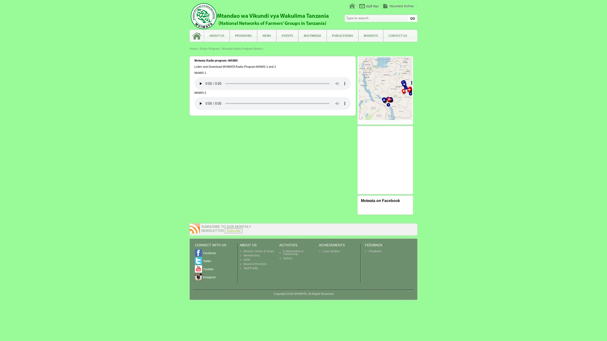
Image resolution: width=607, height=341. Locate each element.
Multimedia (312, 35)
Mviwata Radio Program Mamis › (243, 48)
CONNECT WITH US (210, 245)
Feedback (375, 251)
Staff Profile (251, 268)
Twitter (207, 261)
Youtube (208, 269)
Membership (252, 255)
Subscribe (233, 231)
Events (287, 35)
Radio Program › (211, 48)
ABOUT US (248, 245)
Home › (195, 48)
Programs (243, 35)
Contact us (398, 35)
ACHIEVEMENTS (332, 245)
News (266, 35)
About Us (216, 35)
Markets (371, 35)
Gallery (287, 258)
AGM (247, 259)
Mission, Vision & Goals (259, 251)
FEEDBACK (373, 245)
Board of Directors (255, 264)
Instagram (209, 277)
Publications (342, 35)
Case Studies (331, 251)
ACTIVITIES (288, 245)
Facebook (209, 253)
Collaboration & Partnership (293, 253)
